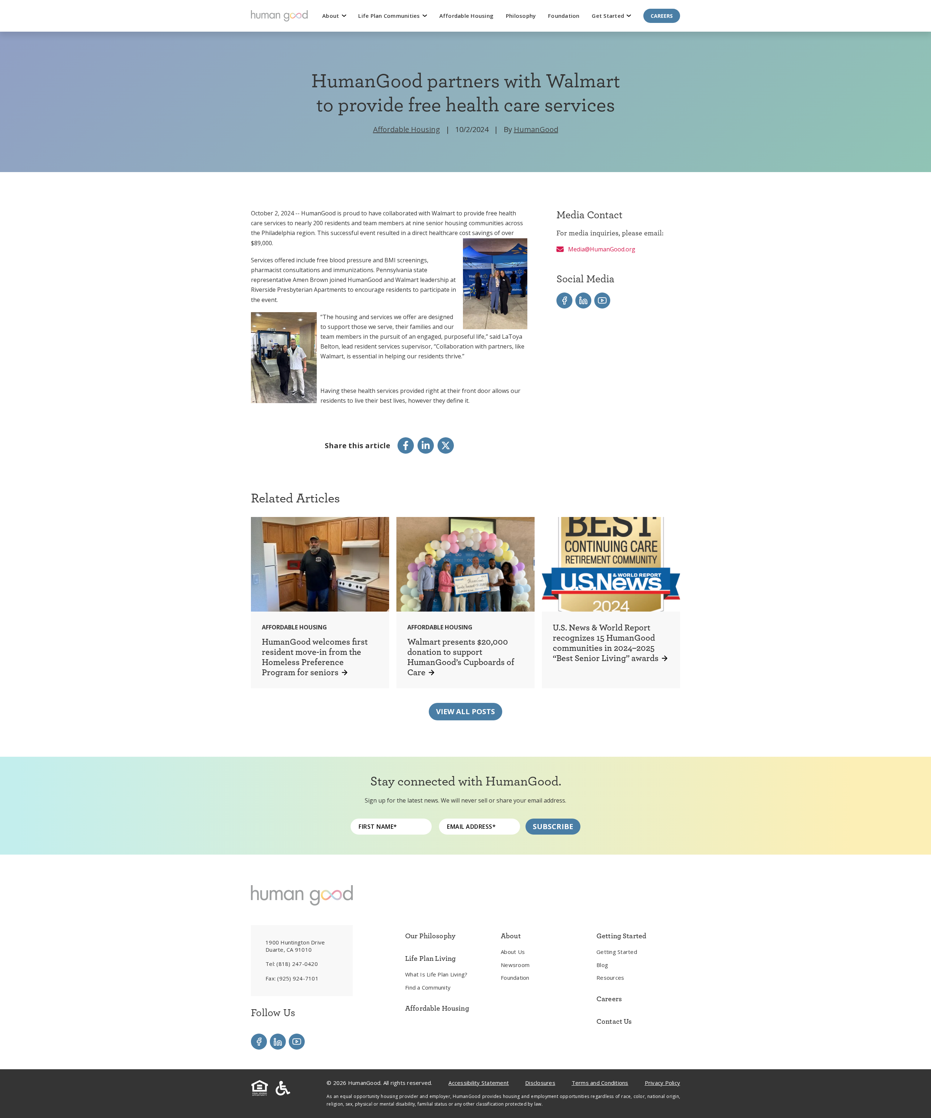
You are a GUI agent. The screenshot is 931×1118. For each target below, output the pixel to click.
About (331, 15)
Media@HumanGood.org (601, 249)
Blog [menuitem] (602, 964)
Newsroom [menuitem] (515, 964)
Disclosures (540, 1082)
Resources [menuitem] (610, 977)
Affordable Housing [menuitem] (437, 1008)
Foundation (564, 15)
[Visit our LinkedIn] (583, 301)
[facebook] (405, 445)
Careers (662, 15)
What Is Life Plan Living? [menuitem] (436, 974)
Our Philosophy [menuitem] (430, 935)
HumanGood (536, 129)
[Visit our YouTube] (602, 301)
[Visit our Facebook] (564, 301)
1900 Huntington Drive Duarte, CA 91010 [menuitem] (295, 946)
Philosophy (521, 15)
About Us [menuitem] (513, 951)
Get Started (609, 15)
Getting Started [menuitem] (616, 951)
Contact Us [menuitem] (614, 1021)
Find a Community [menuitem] (428, 987)
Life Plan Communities (389, 15)
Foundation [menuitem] (515, 977)
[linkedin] (425, 445)
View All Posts (465, 711)
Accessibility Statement (478, 1082)
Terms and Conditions (600, 1082)
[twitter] (445, 445)
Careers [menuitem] (609, 998)
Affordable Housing (466, 15)
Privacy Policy (662, 1082)
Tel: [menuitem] (291, 963)
